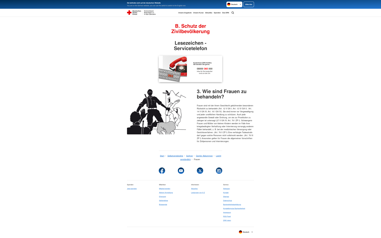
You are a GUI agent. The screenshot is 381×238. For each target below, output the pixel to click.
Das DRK (225, 13)
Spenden (217, 13)
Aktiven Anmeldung (166, 192)
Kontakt (226, 192)
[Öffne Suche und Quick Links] (232, 12)
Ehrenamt (162, 196)
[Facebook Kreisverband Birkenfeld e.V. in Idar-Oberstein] (162, 170)
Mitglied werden (164, 188)
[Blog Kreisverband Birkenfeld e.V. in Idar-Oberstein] (219, 170)
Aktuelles (208, 13)
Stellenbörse (163, 200)
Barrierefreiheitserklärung (232, 204)
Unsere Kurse (198, 13)
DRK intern (227, 220)
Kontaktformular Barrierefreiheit (234, 208)
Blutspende (163, 204)
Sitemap (226, 196)
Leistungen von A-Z (198, 192)
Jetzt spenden (132, 188)
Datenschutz (227, 200)
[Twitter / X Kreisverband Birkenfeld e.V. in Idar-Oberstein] (200, 170)
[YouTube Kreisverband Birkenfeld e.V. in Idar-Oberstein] (181, 170)
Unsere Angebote (185, 13)
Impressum (227, 212)
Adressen (226, 188)
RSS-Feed (227, 216)
